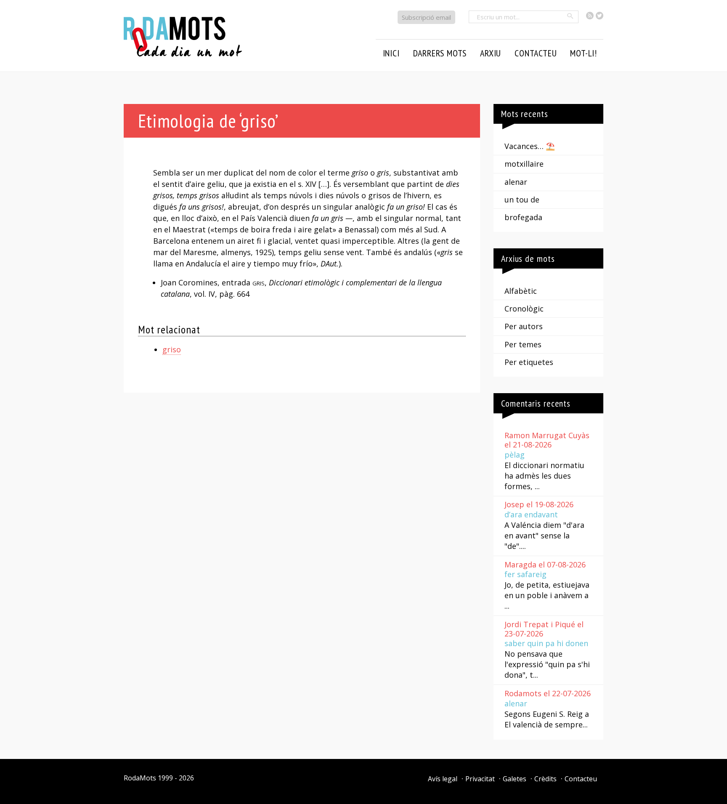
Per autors (523, 326)
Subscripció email (426, 17)
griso (171, 349)
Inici (391, 53)
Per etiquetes (528, 362)
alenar (515, 182)
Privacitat (480, 778)
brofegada (523, 217)
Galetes (514, 778)
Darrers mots (440, 53)
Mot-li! (583, 53)
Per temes (522, 344)
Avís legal (442, 778)
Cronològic (524, 308)
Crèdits (545, 778)
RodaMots (140, 778)
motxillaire (524, 164)
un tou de (521, 199)
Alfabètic (520, 291)
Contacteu (581, 778)
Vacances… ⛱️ (529, 146)
